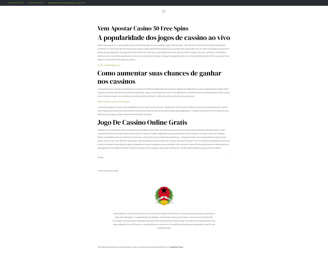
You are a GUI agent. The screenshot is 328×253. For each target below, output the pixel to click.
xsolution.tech (176, 247)
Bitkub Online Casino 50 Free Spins (114, 102)
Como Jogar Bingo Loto (109, 65)
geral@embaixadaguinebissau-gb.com (66, 3)
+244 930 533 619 (15, 3)
